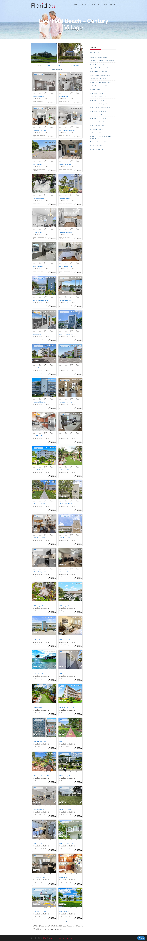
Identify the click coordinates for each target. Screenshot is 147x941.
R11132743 (79, 584)
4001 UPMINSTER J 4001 (40, 300)
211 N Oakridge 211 (38, 198)
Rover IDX (80, 931)
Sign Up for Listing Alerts (57, 69)
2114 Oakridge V (38, 470)
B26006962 (78, 652)
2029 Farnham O (64, 911)
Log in (72, 938)
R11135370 (53, 821)
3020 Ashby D (63, 878)
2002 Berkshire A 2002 (39, 402)
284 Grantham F (38, 674)
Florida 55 (43, 5)
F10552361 (53, 550)
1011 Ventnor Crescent (65, 572)
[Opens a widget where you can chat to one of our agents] (119, 938)
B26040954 (52, 380)
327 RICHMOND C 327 (39, 911)
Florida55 (45, 938)
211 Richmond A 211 (65, 368)
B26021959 (78, 74)
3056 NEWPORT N (38, 810)
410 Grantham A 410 (39, 878)
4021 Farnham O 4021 (65, 810)
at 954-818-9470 (94, 52)
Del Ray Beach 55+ (95, 89)
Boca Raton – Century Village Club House (102, 60)
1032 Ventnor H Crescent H (67, 130)
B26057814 (78, 346)
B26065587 (52, 719)
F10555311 (53, 244)
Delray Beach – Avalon (96, 93)
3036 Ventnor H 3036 (65, 164)
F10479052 (78, 278)
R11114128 (79, 617)
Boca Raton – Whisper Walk (98, 64)
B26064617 (78, 414)
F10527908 (78, 448)
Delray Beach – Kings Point (98, 111)
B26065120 (78, 889)
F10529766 (52, 753)
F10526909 (52, 414)
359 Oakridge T (37, 844)
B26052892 (78, 821)
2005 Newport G (63, 674)
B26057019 (52, 889)
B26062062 (52, 685)
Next (68, 922)
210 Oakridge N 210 (38, 606)
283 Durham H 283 (64, 640)
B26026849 (52, 652)
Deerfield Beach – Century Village (100, 86)
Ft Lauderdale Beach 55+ (97, 129)
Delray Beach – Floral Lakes (98, 97)
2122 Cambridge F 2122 (39, 572)
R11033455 (78, 719)
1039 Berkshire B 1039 (65, 504)
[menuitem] (38, 65)
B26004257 (52, 855)
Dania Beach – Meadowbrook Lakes (100, 82)
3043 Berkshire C (38, 232)
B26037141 (52, 584)
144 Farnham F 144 (64, 470)
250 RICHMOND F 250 (39, 742)
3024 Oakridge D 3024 (65, 232)
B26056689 (78, 312)
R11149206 (79, 142)
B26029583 (52, 312)
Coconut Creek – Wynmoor (98, 79)
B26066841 (52, 346)
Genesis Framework (56, 938)
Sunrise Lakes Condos (96, 145)
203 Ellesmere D (64, 742)
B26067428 (52, 278)
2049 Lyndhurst (37, 640)
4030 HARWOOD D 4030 (66, 334)
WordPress (66, 938)
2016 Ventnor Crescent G (66, 708)
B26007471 (52, 210)
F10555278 (78, 244)
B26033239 (52, 617)
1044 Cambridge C (64, 776)
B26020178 (52, 142)
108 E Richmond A (38, 96)
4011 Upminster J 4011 (65, 266)
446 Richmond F (64, 96)
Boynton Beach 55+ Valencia (98, 71)
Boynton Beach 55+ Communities (99, 68)
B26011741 (79, 855)
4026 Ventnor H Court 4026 (41, 776)
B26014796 (78, 108)
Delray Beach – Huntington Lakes (100, 104)
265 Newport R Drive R (66, 844)
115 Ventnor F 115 (38, 266)
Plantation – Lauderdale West (98, 142)
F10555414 (52, 516)
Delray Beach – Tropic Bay (97, 122)
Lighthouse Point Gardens (97, 133)
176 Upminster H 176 (65, 198)
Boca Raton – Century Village (98, 57)
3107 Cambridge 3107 (65, 300)
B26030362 (78, 753)
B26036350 (78, 787)
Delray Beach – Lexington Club (99, 118)
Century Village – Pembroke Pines (100, 75)
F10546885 (52, 176)
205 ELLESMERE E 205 (65, 436)
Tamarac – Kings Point (96, 149)
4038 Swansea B (38, 334)
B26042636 (78, 482)
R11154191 (79, 210)
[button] (60, 66)
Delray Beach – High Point (97, 100)
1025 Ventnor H (37, 164)
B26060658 (52, 108)
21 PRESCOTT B (37, 708)
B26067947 (78, 380)
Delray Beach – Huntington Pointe (100, 107)
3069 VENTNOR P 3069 (66, 402)
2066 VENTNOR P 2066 (39, 130)
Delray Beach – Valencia (97, 125)
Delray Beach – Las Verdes (97, 115)
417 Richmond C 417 (39, 538)
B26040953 (78, 176)
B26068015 (52, 787)
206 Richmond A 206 (65, 538)
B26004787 (78, 685)
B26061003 (78, 516)
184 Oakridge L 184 (64, 606)
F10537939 (52, 482)
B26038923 (78, 550)
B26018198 (52, 448)
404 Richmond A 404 (39, 436)
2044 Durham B (37, 368)
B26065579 (52, 74)
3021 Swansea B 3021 (39, 504)
